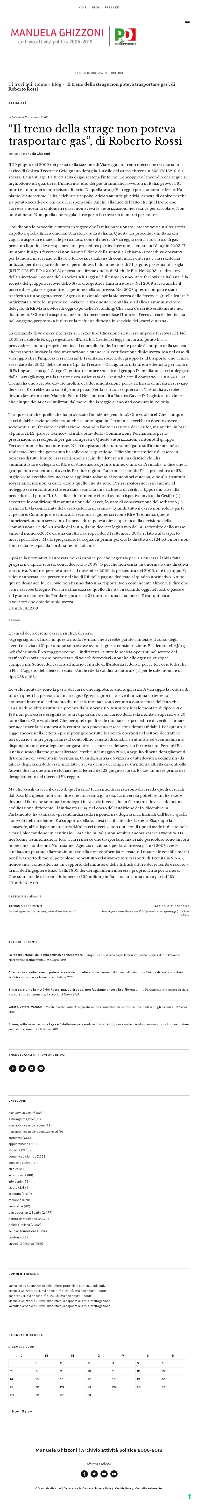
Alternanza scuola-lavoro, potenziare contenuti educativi (66, 1286)
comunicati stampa (22, 1156)
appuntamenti (18, 1144)
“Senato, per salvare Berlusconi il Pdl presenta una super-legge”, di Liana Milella (145, 911)
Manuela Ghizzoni (36, 154)
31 (89, 1395)
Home (82, 7)
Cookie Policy (124, 1488)
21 (11, 1387)
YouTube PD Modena (114, 1477)
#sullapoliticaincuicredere (26, 1125)
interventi (15, 1181)
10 (89, 1371)
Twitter (94, 1477)
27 (163, 1387)
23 (62, 1387)
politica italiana (19, 1225)
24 (89, 1387)
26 (139, 1387)
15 (37, 1379)
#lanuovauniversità (21, 1113)
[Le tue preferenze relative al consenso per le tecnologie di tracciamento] (189, 1496)
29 (37, 1395)
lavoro (12, 1187)
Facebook (84, 1477)
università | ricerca (21, 1243)
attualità (17, 103)
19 (138, 1379)
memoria (14, 1200)
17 (89, 1379)
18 (114, 1379)
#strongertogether (21, 1119)
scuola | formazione (22, 1231)
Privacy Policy (104, 1488)
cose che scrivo (19, 1163)
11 (113, 1371)
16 (61, 1379)
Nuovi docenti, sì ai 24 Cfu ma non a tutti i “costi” (72, 1291)
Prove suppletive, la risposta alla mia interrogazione (74, 1301)
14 (11, 1379)
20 (163, 1379)
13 (163, 1371)
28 (12, 1395)
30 (62, 1395)
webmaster (155, 1488)
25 (114, 1387)
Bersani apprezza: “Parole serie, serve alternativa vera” (41, 909)
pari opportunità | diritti (24, 1212)
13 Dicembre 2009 (36, 117)
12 (138, 1371)
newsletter (15, 1206)
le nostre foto (18, 1194)
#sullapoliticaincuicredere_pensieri (33, 1131)
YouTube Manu (104, 1477)
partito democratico (22, 1219)
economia (15, 1175)
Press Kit (112, 7)
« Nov (13, 1411)
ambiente (15, 1138)
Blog (95, 7)
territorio (14, 1237)
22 (37, 1387)
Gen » (27, 1411)
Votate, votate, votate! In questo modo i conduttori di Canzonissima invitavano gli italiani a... (91, 1007)
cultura (13, 1169)
